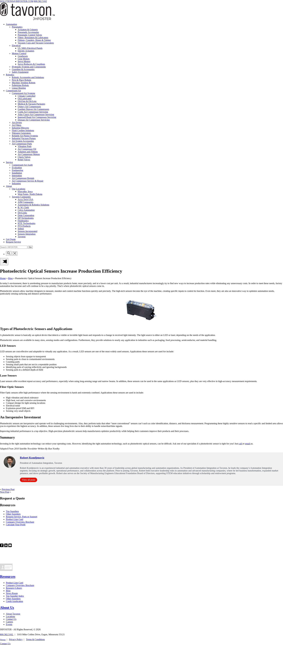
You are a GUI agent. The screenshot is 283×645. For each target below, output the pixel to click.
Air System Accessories (23, 141)
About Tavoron (13, 614)
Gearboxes (23, 56)
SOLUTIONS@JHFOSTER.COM (16, 1)
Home (3, 278)
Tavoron (21, 236)
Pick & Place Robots (21, 80)
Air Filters (16, 125)
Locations (10, 616)
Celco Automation (26, 210)
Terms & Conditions (35, 639)
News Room (12, 593)
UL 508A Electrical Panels (30, 48)
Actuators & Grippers (28, 29)
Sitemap (3, 640)
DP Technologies (26, 218)
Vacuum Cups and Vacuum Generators (36, 43)
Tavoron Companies (21, 197)
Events (9, 624)
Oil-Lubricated (24, 98)
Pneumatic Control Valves (30, 35)
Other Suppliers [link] (13, 514)
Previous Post (8, 489)
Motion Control (19, 53)
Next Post (4, 492)
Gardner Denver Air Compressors (33, 109)
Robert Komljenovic (32, 457)
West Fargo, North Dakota (30, 194)
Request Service (13, 242)
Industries (16, 183)
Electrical (16, 45)
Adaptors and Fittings (28, 151)
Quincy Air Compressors (29, 106)
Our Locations (18, 189)
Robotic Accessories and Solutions (28, 77)
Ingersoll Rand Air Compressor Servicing (37, 117)
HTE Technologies (26, 223)
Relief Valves (24, 159)
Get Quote (11, 239)
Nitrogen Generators (21, 133)
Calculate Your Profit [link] (15, 524)
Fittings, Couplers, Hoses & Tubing (34, 40)
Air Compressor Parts (22, 143)
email (248, 443)
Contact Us (11, 619)
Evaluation (17, 167)
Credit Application (14, 601)
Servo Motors (24, 61)
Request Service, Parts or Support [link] (21, 516)
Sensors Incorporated (27, 231)
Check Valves (24, 157)
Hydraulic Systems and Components (29, 66)
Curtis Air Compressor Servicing (33, 112)
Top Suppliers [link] (12, 511)
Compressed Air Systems (23, 93)
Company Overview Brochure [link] (20, 522)
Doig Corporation (26, 215)
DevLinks (22, 212)
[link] (2, 546)
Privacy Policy (16, 639)
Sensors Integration (27, 234)
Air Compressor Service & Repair (27, 181)
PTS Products (24, 226)
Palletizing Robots (20, 85)
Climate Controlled (26, 96)
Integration (17, 175)
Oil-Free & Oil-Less (27, 101)
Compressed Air (13, 90)
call (240, 443)
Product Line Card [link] (14, 519)
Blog (10, 278)
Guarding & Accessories (23, 69)
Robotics (10, 74)
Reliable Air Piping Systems (25, 135)
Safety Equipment (20, 72)
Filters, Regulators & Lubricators (33, 37)
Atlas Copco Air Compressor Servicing (36, 114)
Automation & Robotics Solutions (33, 204)
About (9, 186)
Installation (17, 173)
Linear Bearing (19, 88)
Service (9, 162)
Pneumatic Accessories (28, 32)
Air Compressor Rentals (23, 178)
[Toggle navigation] (4, 261)
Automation (11, 24)
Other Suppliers (13, 598)
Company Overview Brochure (20, 585)
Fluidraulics (23, 220)
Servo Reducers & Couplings (31, 64)
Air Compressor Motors (29, 154)
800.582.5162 (40, 1)
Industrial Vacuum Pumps (24, 138)
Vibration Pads (24, 146)
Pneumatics (17, 27)
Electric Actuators (26, 51)
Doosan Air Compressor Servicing (34, 120)
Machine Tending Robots (23, 82)
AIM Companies (25, 202)
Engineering (17, 170)
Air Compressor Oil (27, 149)
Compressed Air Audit (22, 165)
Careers (9, 622)
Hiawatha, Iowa (25, 191)
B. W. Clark (23, 207)
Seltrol (21, 228)
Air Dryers (17, 122)
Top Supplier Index (15, 596)
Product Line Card (14, 582)
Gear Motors (23, 59)
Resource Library (14, 588)
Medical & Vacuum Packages (31, 104)
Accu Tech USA (25, 199)
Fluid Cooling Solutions (23, 130)
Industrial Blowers (20, 128)
